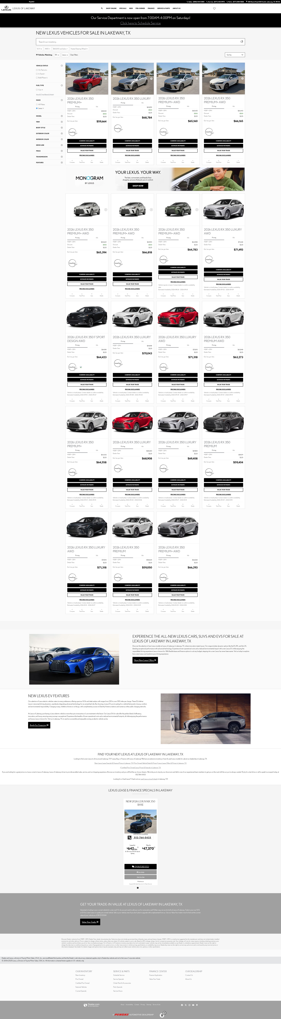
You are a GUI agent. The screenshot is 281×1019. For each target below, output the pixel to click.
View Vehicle (141, 869)
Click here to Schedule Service (140, 23)
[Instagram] (189, 1005)
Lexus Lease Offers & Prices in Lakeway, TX (172, 763)
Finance (151, 8)
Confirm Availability (87, 141)
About (122, 1004)
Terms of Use (156, 1004)
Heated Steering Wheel (79, 49)
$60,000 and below (60, 49)
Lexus (64, 55)
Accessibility (129, 1004)
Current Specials (81, 991)
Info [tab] (97, 106)
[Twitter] (185, 1005)
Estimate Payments (87, 145)
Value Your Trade (86, 150)
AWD (47, 49)
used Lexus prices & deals (149, 779)
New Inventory (80, 975)
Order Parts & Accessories (122, 983)
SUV (39, 49)
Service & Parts (163, 8)
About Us (176, 8)
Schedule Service (118, 975)
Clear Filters (74, 55)
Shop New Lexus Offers (144, 660)
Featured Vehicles (81, 987)
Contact (136, 1004)
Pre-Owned (140, 8)
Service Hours (117, 991)
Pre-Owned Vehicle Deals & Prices (145, 763)
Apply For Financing (38, 725)
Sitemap (148, 1004)
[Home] (6, 8)
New (131, 8)
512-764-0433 (142, 834)
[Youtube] (193, 1005)
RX (56, 55)
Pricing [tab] (77, 106)
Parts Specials (117, 987)
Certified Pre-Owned (82, 983)
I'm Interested (141, 863)
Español (31, 2)
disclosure (141, 878)
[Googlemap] (197, 1005)
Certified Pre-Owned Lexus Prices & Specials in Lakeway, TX (141, 768)
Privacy (143, 1004)
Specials (122, 8)
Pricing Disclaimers (86, 155)
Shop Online (111, 8)
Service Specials (118, 979)
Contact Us (189, 975)
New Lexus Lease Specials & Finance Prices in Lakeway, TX (114, 763)
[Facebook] (182, 1005)
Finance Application (155, 975)
